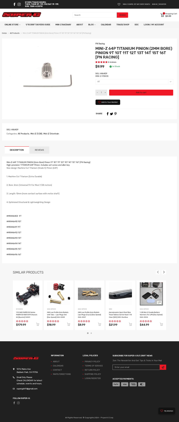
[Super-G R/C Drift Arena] (21, 15)
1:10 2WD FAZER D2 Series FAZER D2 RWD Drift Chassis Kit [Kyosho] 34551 (26, 314)
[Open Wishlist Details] (119, 4)
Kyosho (19, 309)
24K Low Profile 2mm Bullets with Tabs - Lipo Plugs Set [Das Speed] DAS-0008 (57, 314)
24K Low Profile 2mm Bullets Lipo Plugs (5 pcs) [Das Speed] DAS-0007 (89, 314)
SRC (110, 309)
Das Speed (51, 309)
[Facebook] (14, 4)
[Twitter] (111, 113)
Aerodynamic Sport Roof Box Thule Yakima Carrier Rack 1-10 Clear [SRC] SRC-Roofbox (120, 314)
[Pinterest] (115, 113)
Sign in (154, 4)
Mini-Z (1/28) (36, 133)
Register (162, 4)
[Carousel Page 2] (91, 333)
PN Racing (100, 43)
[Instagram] (19, 4)
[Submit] (163, 367)
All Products (23, 133)
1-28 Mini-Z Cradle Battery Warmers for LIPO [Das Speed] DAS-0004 (151, 314)
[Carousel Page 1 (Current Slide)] (88, 333)
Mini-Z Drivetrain (51, 133)
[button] (101, 62)
